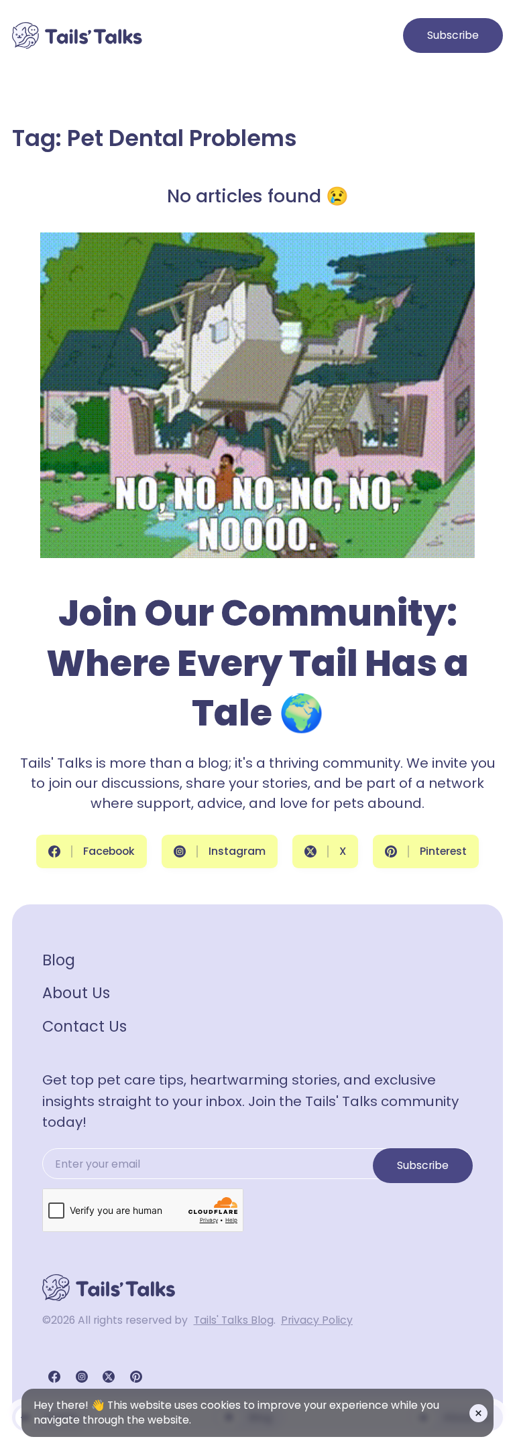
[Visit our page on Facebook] (54, 1377)
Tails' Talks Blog (234, 1320)
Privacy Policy (317, 1320)
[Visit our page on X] (109, 1377)
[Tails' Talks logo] (77, 35)
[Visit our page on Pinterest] (136, 1377)
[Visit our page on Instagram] (82, 1377)
